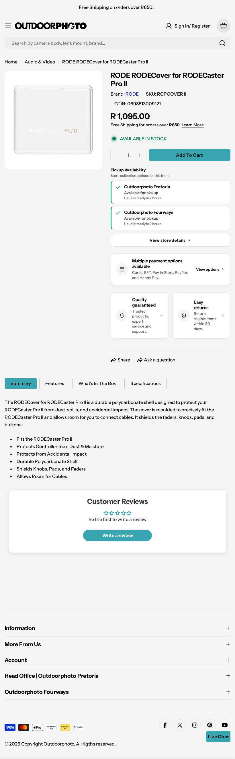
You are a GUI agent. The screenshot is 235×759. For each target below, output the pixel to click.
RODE (132, 94)
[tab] (21, 383)
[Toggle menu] (8, 25)
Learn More (193, 124)
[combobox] (117, 43)
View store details (167, 240)
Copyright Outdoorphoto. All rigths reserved (68, 744)
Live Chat (218, 736)
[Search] (222, 43)
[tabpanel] (117, 439)
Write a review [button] (117, 535)
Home (11, 62)
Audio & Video (40, 62)
